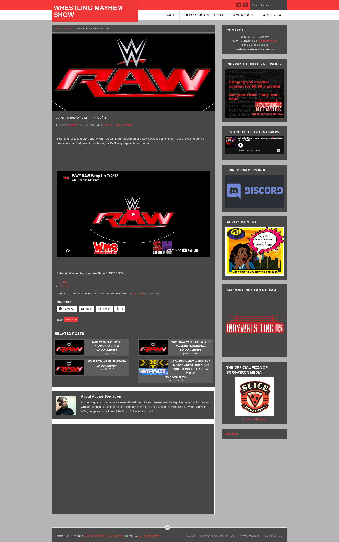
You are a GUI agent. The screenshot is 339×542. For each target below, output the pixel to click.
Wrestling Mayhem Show (88, 11)
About (168, 15)
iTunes (63, 281)
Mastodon (231, 433)
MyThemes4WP (148, 536)
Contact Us (272, 15)
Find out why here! (254, 419)
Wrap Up (69, 28)
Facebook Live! (267, 40)
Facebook (138, 293)
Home (57, 28)
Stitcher (64, 286)
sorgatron (72, 125)
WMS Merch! (243, 15)
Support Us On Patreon (203, 15)
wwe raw (71, 319)
